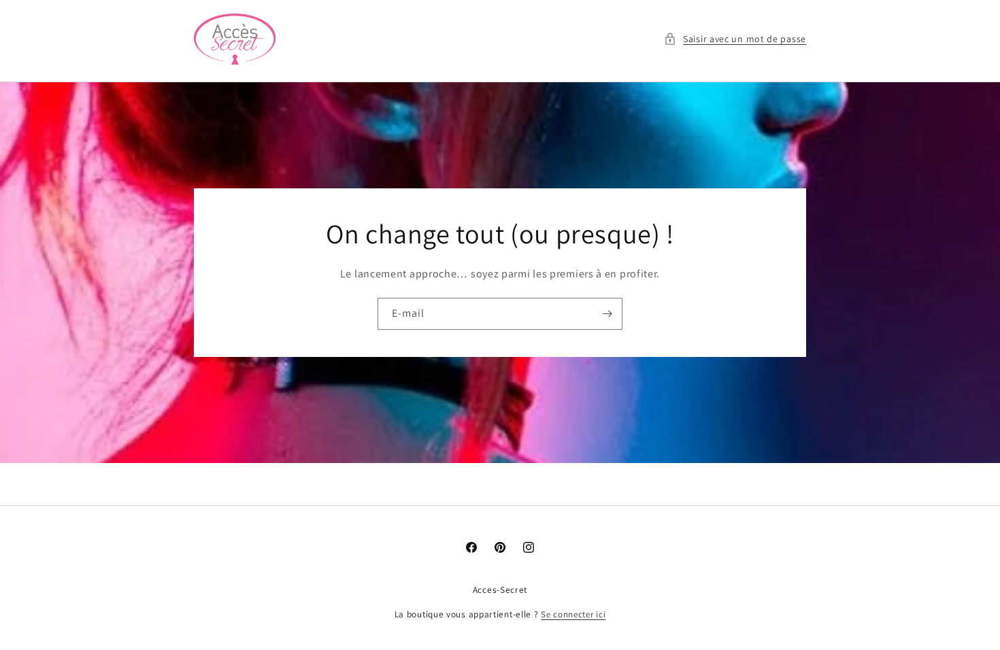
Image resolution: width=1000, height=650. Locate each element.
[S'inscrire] (607, 314)
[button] (735, 39)
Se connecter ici (573, 614)
